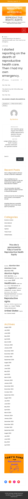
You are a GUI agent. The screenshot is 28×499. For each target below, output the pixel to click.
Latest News (5, 46)
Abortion (6, 266)
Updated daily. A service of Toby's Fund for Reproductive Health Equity (14, 22)
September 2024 (9, 395)
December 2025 (9, 351)
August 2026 (7, 327)
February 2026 (8, 345)
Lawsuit (6, 288)
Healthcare (6, 103)
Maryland (19, 288)
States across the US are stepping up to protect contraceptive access (14, 197)
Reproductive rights (16, 103)
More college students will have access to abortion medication (13, 173)
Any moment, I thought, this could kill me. (13, 99)
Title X (9, 306)
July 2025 (7, 365)
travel (13, 306)
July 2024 (7, 401)
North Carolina (7, 292)
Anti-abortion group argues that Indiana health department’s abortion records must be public (17, 131)
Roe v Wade (6, 304)
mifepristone (7, 290)
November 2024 (8, 389)
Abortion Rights (11, 273)
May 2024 (7, 407)
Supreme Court (17, 304)
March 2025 (7, 377)
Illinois (8, 285)
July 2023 (7, 436)
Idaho (5, 285)
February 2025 (8, 380)
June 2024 (7, 404)
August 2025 (7, 362)
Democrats (17, 278)
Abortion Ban (14, 265)
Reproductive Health (14, 295)
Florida (6, 280)
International (8, 223)
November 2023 (8, 424)
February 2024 (8, 415)
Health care (19, 283)
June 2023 (7, 439)
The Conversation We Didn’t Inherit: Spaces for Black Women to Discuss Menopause (13, 189)
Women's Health (11, 313)
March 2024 (7, 412)
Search (6, 156)
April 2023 (7, 445)
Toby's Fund (7, 232)
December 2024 (9, 386)
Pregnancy (6, 296)
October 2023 (8, 427)
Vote (5, 313)
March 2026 (7, 342)
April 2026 (7, 339)
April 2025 (7, 374)
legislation (12, 288)
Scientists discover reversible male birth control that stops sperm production (12, 205)
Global (9, 280)
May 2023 (7, 442)
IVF (19, 285)
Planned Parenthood (10, 294)
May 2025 (7, 371)
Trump (17, 306)
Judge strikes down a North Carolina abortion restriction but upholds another (10, 142)
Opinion (6, 229)
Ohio (12, 292)
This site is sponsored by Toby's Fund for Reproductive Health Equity (14, 250)
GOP (13, 280)
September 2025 (9, 359)
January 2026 (8, 348)
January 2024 (8, 418)
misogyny (14, 290)
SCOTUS (12, 304)
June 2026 (7, 333)
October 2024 (8, 392)
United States (8, 235)
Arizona (15, 276)
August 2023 (7, 433)
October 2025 (8, 357)
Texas (5, 105)
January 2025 (8, 383)
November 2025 (8, 354)
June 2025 (7, 368)
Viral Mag (18, 495)
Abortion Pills (8, 271)
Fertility (21, 278)
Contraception (9, 278)
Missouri (19, 290)
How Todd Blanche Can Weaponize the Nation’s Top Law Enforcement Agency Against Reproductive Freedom (13, 181)
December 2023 (8, 421)
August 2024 (7, 398)
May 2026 (7, 336)
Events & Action (8, 220)
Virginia (21, 311)
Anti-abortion (8, 276)
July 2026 (7, 330)
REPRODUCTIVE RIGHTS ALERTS (14, 18)
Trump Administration (10, 308)
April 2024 (7, 410)
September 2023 (9, 430)
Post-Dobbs (19, 294)
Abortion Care (10, 268)
